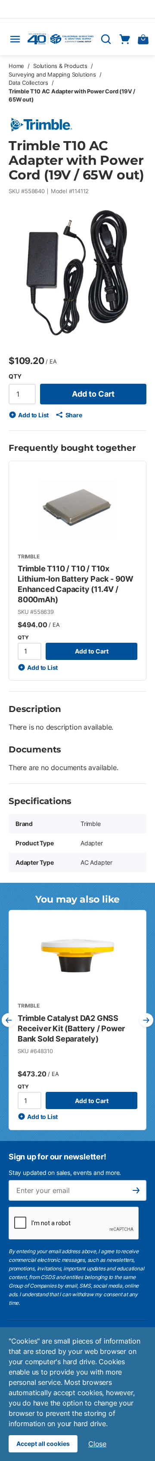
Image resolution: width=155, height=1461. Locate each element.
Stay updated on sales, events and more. (65, 1172)
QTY (15, 376)
